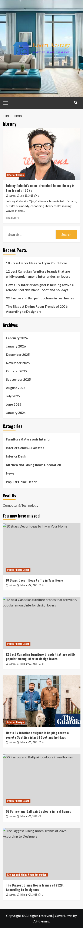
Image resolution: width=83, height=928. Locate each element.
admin (12, 195)
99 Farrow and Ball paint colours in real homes (40, 298)
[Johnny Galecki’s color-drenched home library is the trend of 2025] (41, 154)
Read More (12, 217)
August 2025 (15, 388)
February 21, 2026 (28, 816)
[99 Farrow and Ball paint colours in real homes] (41, 780)
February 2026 (17, 338)
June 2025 (13, 404)
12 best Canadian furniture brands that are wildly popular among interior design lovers (38, 273)
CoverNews (63, 916)
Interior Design (15, 175)
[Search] (75, 102)
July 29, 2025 (26, 195)
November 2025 (18, 363)
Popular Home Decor (21, 482)
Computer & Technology (20, 505)
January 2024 (16, 413)
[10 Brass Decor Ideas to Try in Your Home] (41, 549)
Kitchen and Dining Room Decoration (33, 465)
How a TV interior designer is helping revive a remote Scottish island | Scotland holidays (40, 287)
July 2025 (13, 396)
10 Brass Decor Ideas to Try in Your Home (36, 263)
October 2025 (16, 371)
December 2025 (18, 354)
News (10, 473)
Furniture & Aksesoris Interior (28, 439)
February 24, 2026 (28, 585)
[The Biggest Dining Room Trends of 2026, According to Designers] (41, 854)
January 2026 (16, 346)
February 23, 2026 (28, 663)
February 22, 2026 (28, 742)
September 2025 (18, 379)
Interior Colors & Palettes (25, 448)
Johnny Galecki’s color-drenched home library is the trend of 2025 (40, 188)
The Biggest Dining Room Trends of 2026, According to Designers (37, 309)
